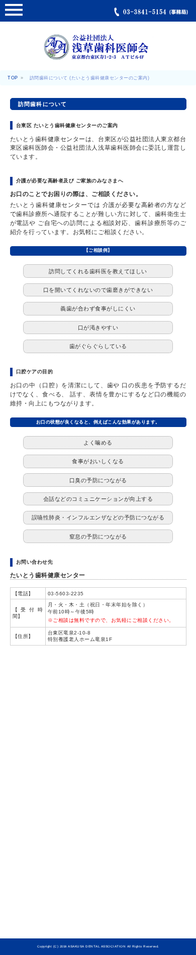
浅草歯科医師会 (98, 51)
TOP (13, 77)
